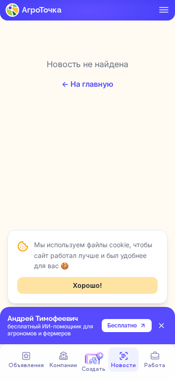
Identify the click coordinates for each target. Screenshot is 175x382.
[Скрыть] (161, 325)
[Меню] (163, 9)
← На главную (87, 84)
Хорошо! (87, 285)
